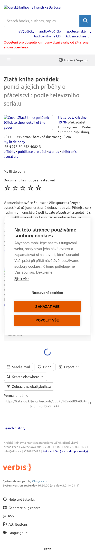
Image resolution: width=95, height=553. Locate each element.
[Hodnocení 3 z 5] (23, 187)
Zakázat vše (47, 307)
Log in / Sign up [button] (75, 60)
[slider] (23, 187)
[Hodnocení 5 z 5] (38, 187)
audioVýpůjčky (50, 31)
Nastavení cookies (47, 293)
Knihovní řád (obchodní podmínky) (65, 451)
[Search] (85, 21)
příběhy (9, 151)
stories (53, 151)
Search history (14, 428)
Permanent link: (16, 395)
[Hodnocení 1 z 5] (7, 187)
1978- (62, 122)
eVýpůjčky (26, 31)
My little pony (14, 141)
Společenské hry (78, 31)
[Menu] (9, 60)
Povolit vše (47, 320)
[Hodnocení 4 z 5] (30, 187)
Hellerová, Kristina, (72, 117)
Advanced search (78, 36)
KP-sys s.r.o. (39, 481)
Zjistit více (21, 279)
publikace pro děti (32, 151)
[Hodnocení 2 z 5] (15, 187)
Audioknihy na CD (47, 36)
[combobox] (41, 21)
